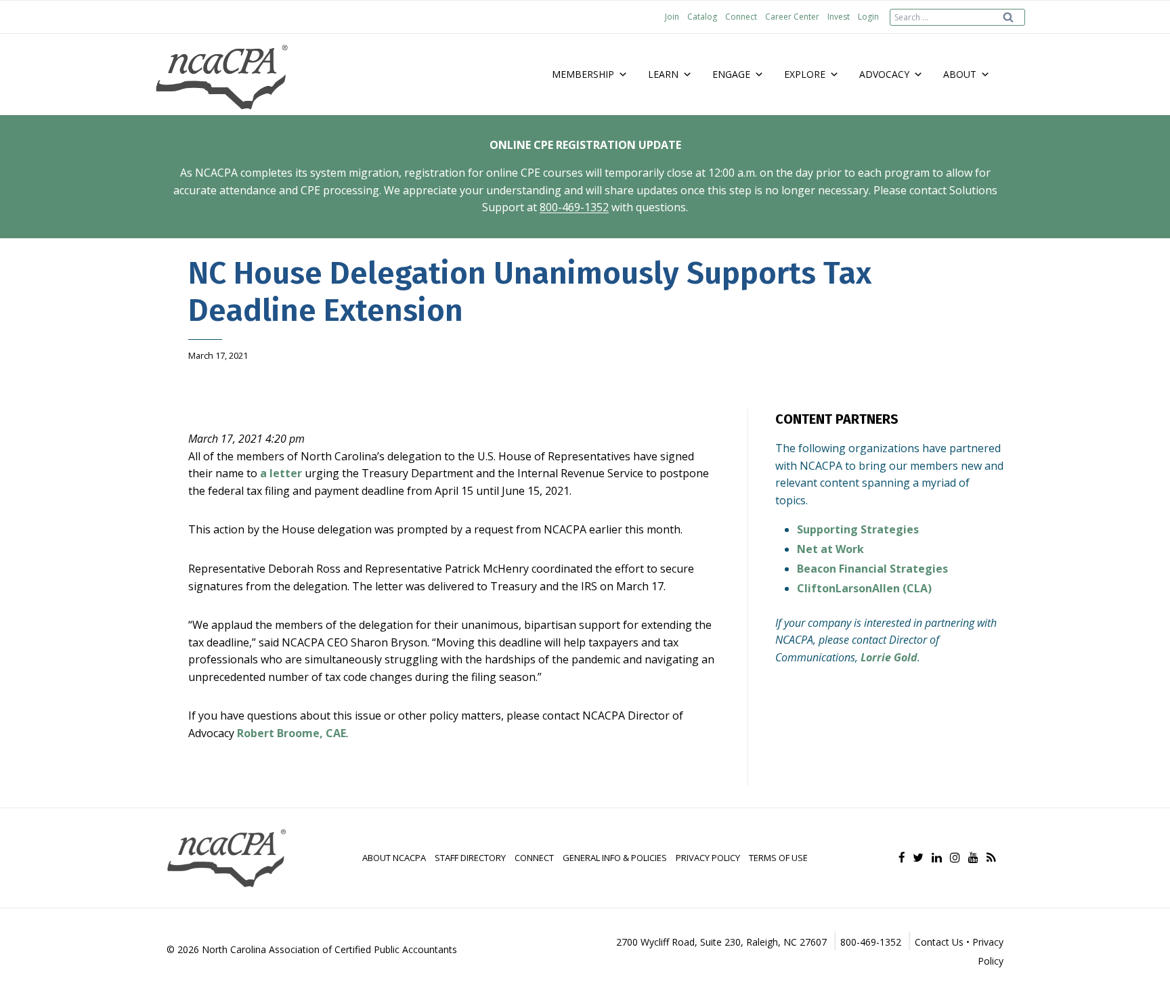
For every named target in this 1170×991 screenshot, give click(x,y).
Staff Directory (470, 858)
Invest (838, 16)
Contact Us (939, 941)
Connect (741, 16)
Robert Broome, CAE (291, 733)
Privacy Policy (708, 858)
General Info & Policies (615, 858)
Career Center (792, 16)
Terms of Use (778, 858)
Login (868, 16)
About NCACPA (394, 858)
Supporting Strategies (858, 529)
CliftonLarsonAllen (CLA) (864, 588)
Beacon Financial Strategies (872, 568)
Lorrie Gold (889, 657)
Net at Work (830, 549)
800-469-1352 (574, 207)
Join (672, 16)
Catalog (702, 16)
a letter (281, 473)
